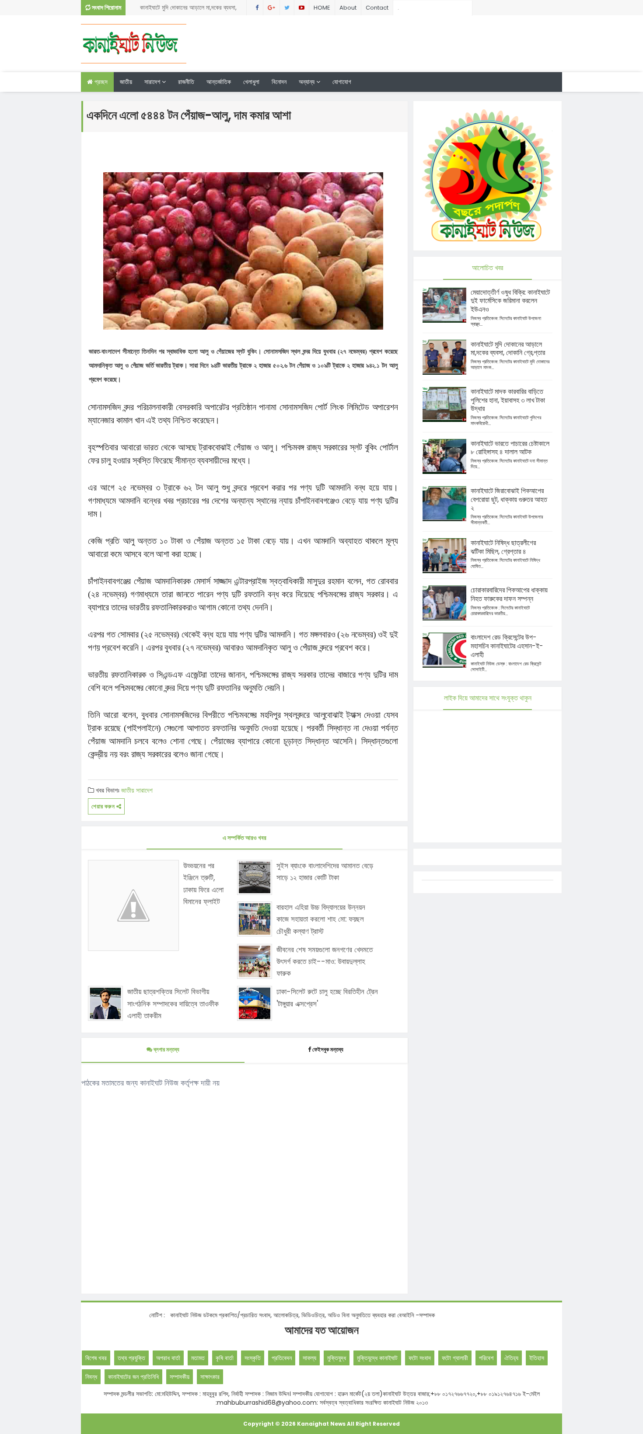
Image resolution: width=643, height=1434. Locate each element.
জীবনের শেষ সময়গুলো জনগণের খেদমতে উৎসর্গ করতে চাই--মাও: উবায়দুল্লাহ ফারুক (324, 961)
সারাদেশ (153, 81)
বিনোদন (279, 81)
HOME (322, 7)
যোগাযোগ (341, 81)
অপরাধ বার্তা (168, 1358)
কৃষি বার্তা (225, 1358)
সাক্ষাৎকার (210, 1376)
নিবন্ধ (91, 1376)
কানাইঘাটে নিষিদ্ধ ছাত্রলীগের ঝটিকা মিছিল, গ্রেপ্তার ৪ (503, 547)
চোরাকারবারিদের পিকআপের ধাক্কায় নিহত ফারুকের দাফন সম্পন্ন (509, 594)
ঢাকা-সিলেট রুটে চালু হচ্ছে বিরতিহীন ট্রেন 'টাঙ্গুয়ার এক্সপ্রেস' (327, 997)
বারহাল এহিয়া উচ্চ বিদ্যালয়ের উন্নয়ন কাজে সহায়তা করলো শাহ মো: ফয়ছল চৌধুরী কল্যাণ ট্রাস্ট (320, 919)
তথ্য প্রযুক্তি (131, 1358)
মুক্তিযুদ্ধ (336, 1358)
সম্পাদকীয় (179, 1376)
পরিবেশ (486, 1358)
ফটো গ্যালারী (455, 1358)
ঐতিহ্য (511, 1358)
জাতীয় (126, 81)
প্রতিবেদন (282, 1358)
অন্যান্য (307, 81)
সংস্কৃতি (253, 1358)
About (347, 7)
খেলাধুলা (251, 81)
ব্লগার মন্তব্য (165, 1049)
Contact (377, 7)
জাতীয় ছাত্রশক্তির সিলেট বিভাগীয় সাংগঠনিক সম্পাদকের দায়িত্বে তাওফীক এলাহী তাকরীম (173, 1003)
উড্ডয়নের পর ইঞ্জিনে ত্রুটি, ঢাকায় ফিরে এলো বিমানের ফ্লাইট (203, 883)
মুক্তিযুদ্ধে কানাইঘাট (377, 1358)
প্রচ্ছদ (100, 81)
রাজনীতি (186, 81)
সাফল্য (309, 1358)
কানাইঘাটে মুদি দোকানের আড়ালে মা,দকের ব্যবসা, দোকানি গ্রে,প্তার (188, 9)
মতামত (198, 1358)
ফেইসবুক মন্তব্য (328, 1049)
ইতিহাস (536, 1358)
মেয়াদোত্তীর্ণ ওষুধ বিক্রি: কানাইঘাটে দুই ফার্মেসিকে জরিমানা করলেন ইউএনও (510, 301)
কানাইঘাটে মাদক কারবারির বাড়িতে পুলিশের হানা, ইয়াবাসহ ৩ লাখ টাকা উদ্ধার (508, 400)
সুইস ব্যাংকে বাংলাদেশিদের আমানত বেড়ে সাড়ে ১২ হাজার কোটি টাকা (324, 871)
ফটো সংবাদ (420, 1358)
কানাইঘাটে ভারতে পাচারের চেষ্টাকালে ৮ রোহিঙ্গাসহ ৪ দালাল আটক (510, 448)
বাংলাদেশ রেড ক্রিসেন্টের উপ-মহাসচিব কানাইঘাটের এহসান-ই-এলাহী (507, 646)
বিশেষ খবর (96, 1358)
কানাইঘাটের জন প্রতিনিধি (133, 1376)
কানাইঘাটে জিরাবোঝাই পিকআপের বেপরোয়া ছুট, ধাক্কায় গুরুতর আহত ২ (509, 499)
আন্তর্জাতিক (218, 81)
